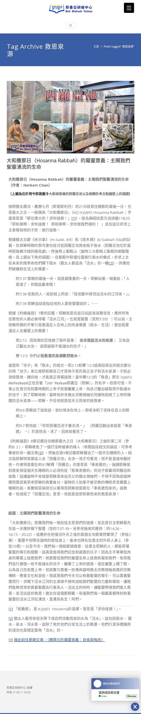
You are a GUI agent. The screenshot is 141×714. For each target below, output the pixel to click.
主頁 (96, 46)
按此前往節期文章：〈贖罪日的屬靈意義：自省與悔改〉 (59, 639)
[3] (40, 452)
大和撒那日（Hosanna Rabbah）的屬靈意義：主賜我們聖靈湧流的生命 (68, 163)
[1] (73, 218)
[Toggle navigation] (70, 25)
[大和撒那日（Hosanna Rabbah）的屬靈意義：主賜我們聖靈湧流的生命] (71, 119)
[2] (111, 263)
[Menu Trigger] (129, 8)
